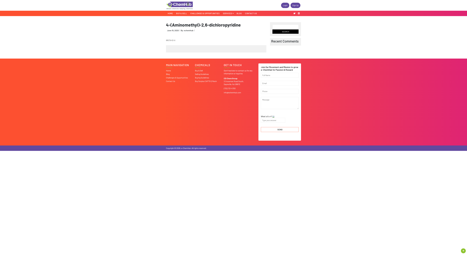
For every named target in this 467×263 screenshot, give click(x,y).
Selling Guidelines (202, 74)
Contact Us (251, 13)
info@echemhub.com (232, 92)
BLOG (239, 13)
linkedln (299, 13)
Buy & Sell (181, 13)
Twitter (294, 13)
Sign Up (295, 5)
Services (227, 13)
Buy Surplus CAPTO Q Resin (206, 81)
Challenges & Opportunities (177, 77)
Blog (168, 74)
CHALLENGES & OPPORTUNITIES (205, 13)
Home (170, 13)
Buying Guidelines (202, 77)
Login (285, 5)
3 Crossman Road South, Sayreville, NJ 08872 (234, 81)
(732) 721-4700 (230, 88)
